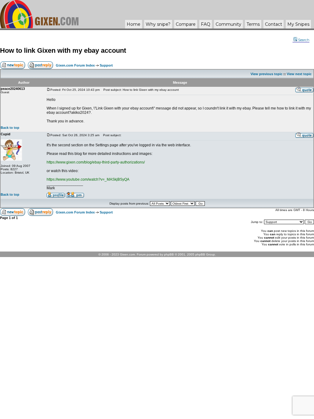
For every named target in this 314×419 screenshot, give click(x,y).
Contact (273, 24)
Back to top (10, 127)
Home (133, 24)
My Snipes (298, 24)
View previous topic (266, 74)
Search (303, 40)
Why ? (158, 24)
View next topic (299, 74)
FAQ (205, 24)
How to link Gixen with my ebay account (63, 50)
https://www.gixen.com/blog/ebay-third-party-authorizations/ (96, 162)
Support (106, 65)
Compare (186, 24)
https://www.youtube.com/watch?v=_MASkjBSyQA (88, 179)
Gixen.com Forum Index (75, 65)
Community (228, 24)
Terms (253, 24)
